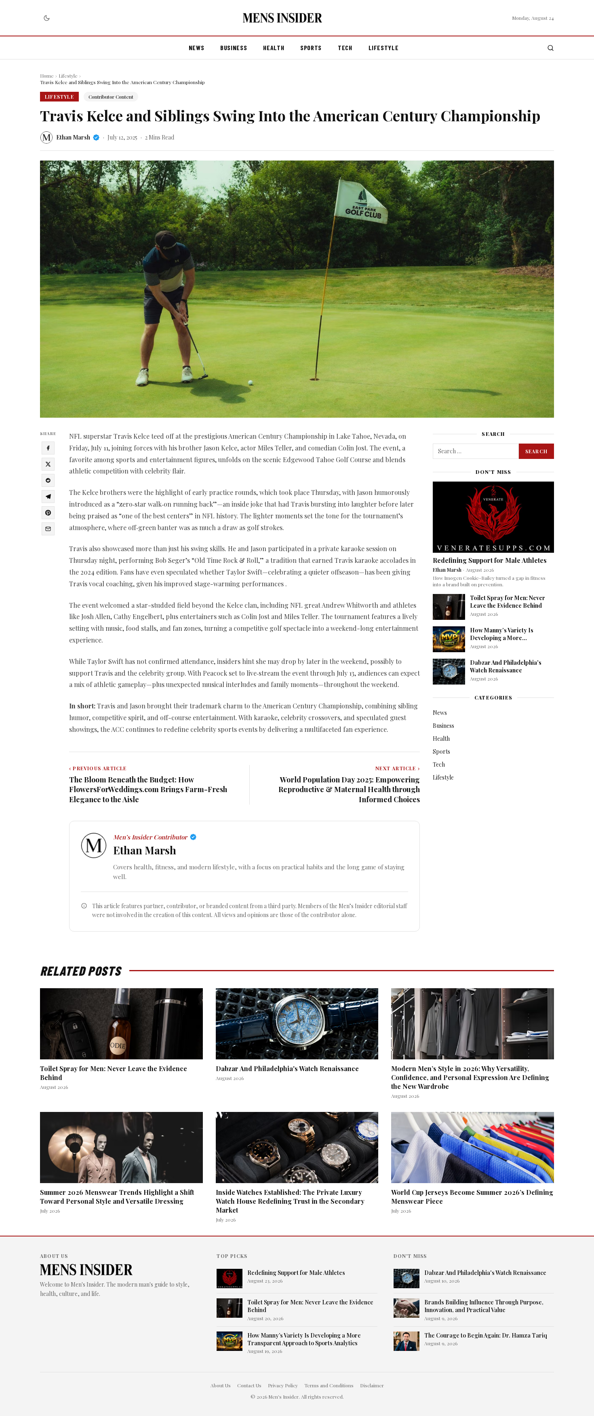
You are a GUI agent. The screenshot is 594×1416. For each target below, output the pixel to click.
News (196, 47)
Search (536, 451)
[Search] (550, 48)
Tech (345, 47)
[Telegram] (48, 496)
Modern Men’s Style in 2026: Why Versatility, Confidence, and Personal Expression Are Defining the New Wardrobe (470, 1077)
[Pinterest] (48, 512)
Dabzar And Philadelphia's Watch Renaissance (505, 666)
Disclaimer (372, 1385)
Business (233, 47)
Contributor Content (110, 96)
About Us (221, 1385)
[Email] (48, 528)
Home (47, 75)
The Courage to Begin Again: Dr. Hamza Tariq (485, 1335)
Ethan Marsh (73, 137)
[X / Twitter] (48, 464)
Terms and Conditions (329, 1385)
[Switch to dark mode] (46, 17)
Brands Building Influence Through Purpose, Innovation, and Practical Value (483, 1306)
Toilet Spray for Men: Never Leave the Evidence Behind (507, 601)
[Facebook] (48, 448)
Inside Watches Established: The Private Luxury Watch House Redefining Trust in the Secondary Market (290, 1201)
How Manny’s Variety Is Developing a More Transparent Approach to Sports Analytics (504, 641)
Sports (311, 47)
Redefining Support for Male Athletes (490, 560)
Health (273, 47)
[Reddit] (48, 480)
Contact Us (249, 1385)
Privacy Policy (283, 1385)
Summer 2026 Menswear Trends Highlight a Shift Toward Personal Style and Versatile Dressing (117, 1196)
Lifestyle (384, 47)
